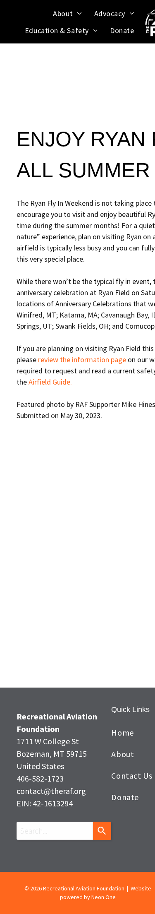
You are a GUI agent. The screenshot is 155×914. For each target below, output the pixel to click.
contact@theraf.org (51, 791)
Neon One (103, 897)
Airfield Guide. (50, 382)
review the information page (82, 359)
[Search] (102, 831)
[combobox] (55, 831)
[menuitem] (67, 13)
